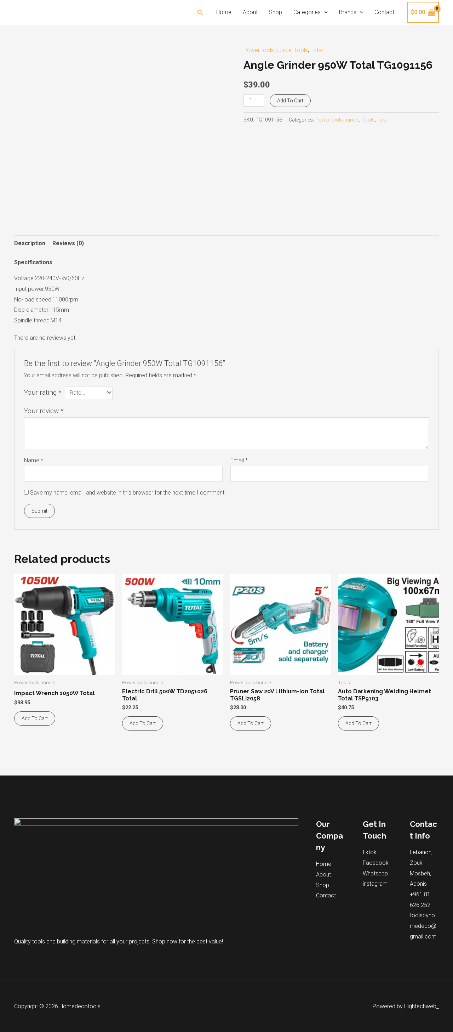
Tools (301, 50)
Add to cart (290, 100)
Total (316, 50)
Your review (44, 411)
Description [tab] (29, 243)
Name (33, 460)
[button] (200, 12)
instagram (375, 883)
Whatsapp (375, 873)
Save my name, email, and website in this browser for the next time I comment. (128, 492)
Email (239, 460)
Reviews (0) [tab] (68, 243)
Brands (347, 12)
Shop (275, 12)
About (250, 12)
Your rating (43, 392)
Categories (307, 12)
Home (223, 12)
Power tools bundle (267, 50)
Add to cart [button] (35, 718)
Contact (384, 12)
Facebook (376, 862)
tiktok (370, 852)
